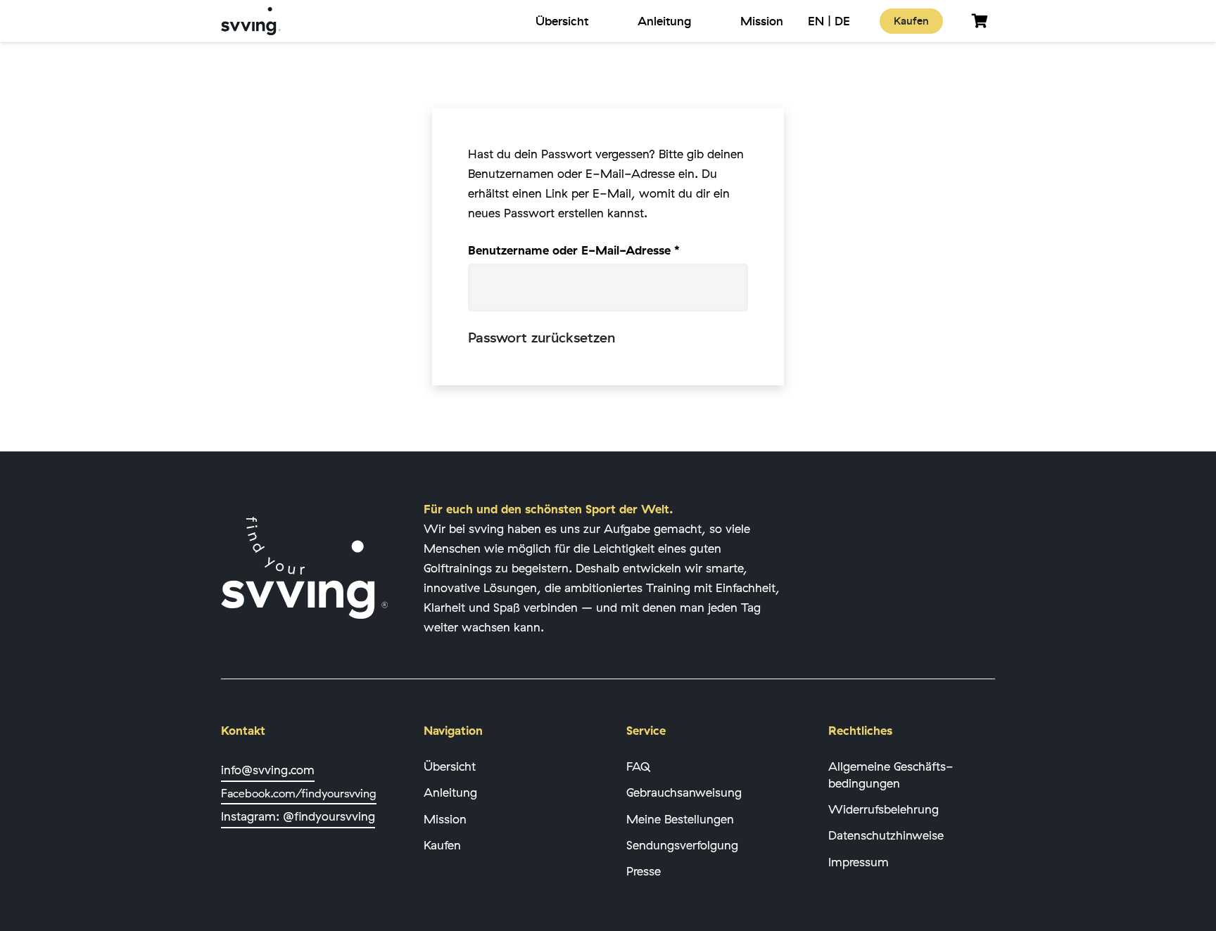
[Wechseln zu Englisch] (816, 21)
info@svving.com (268, 769)
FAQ (638, 766)
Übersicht (450, 766)
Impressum (858, 861)
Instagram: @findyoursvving (298, 816)
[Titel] (251, 21)
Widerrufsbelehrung (883, 809)
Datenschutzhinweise (886, 835)
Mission (445, 818)
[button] (599, 21)
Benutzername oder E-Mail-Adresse (606, 249)
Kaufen (442, 844)
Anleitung (450, 792)
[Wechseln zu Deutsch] (842, 21)
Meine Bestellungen (680, 818)
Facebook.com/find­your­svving (298, 793)
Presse (643, 870)
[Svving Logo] (304, 568)
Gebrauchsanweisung (684, 792)
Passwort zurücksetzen (542, 338)
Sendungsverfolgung (682, 844)
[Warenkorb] (979, 21)
